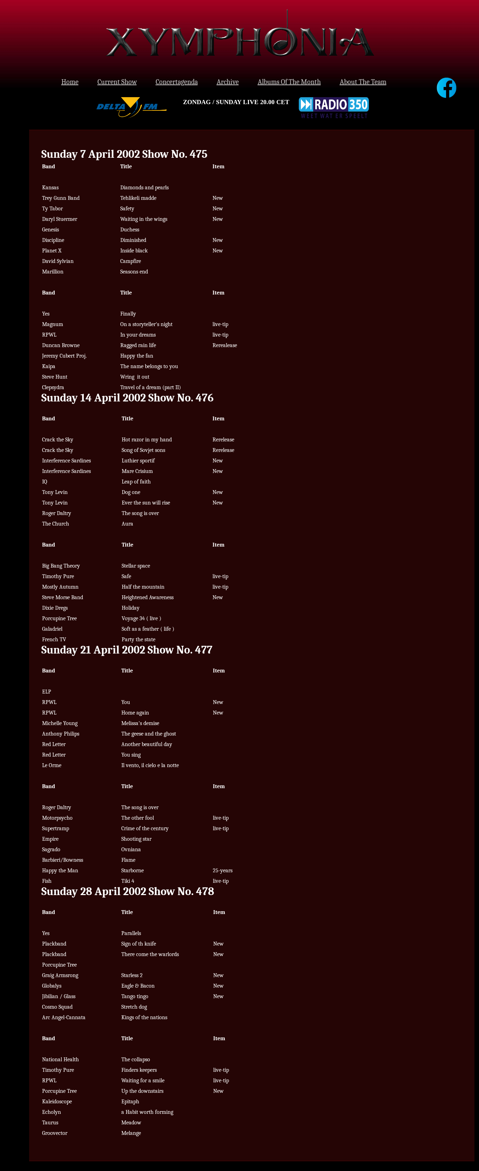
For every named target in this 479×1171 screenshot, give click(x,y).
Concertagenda (177, 82)
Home (70, 82)
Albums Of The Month (289, 82)
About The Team (363, 82)
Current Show (117, 82)
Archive (228, 82)
